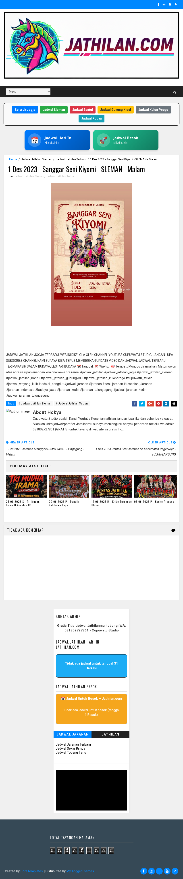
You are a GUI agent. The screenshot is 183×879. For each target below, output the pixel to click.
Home (13, 159)
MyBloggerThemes (80, 871)
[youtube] (170, 4)
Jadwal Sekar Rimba (70, 748)
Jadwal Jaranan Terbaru (73, 744)
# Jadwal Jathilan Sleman (35, 403)
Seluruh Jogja (25, 109)
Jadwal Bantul (82, 109)
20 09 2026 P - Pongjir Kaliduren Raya (64, 503)
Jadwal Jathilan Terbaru (71, 159)
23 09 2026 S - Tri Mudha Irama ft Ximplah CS (23, 503)
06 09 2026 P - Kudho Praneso (154, 501)
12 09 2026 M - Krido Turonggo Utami (112, 503)
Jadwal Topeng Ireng (71, 753)
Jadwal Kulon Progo (153, 109)
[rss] (176, 4)
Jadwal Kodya (91, 118)
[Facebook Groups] (159, 871)
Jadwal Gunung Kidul (115, 109)
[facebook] (158, 4)
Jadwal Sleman (54, 109)
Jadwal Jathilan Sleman (36, 159)
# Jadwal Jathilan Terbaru (72, 403)
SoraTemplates (32, 871)
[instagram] (164, 4)
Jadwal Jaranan (72, 734)
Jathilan (110, 734)
